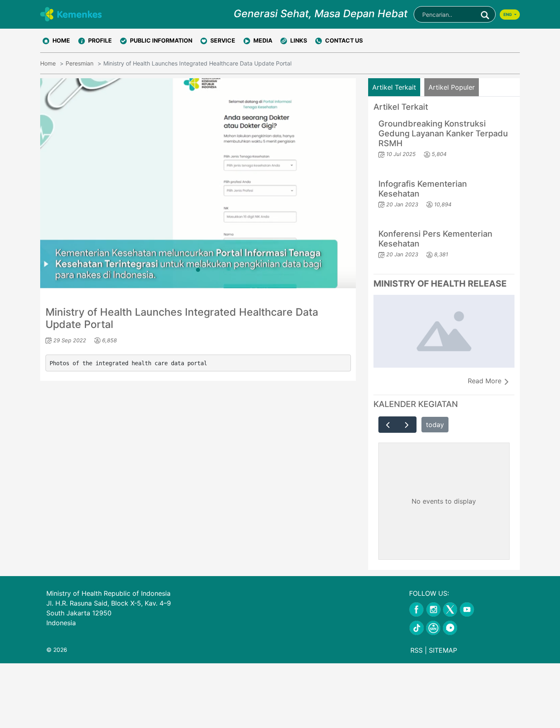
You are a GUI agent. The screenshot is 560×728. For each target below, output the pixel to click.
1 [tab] (198, 270)
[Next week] (407, 424)
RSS (416, 650)
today (435, 425)
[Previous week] (388, 424)
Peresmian (79, 63)
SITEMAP (443, 650)
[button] (95, 40)
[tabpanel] (198, 183)
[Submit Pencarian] (485, 14)
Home (48, 63)
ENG (508, 14)
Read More (485, 381)
